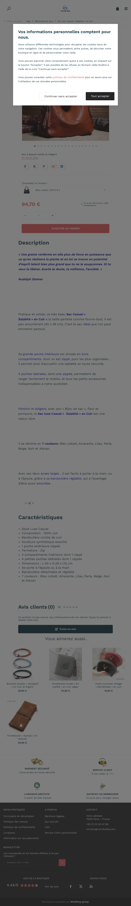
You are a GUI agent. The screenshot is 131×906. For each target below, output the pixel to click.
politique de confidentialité (68, 77)
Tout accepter (100, 96)
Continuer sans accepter (60, 96)
